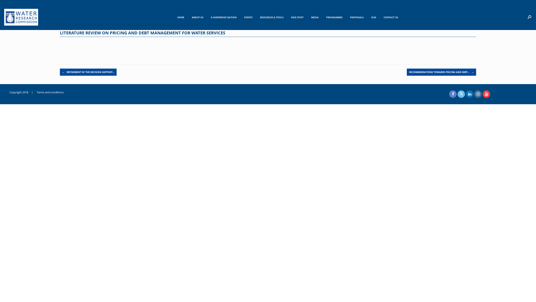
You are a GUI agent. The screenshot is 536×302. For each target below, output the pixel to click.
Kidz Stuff (297, 17)
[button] (529, 17)
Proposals (357, 17)
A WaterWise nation (224, 17)
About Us (197, 17)
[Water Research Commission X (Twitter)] (461, 94)
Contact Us (391, 17)
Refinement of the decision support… (88, 72)
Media (315, 17)
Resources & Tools (271, 17)
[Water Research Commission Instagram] (478, 94)
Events (248, 17)
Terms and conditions (50, 92)
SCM (373, 17)
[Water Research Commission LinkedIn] (469, 94)
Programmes (334, 17)
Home (180, 17)
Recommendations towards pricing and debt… (441, 72)
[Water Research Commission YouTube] (486, 94)
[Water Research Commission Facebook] (453, 94)
